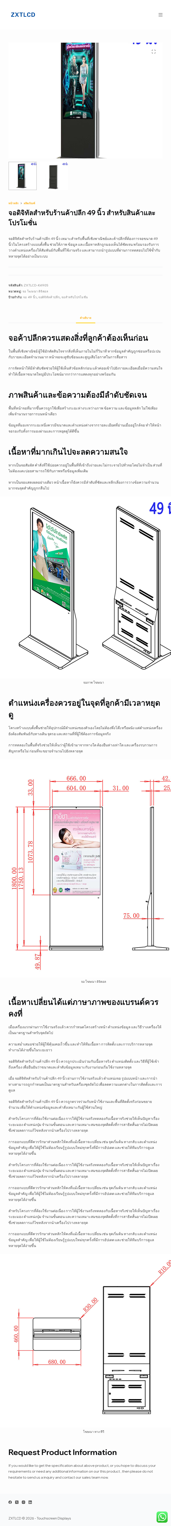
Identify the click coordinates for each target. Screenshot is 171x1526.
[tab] (85, 318)
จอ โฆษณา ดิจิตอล (35, 291)
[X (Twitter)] (16, 1502)
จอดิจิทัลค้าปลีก (49, 297)
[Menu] (161, 15)
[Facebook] (10, 1502)
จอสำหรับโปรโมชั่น (74, 297)
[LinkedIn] (30, 1502)
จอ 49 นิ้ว (30, 297)
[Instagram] (23, 1502)
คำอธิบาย (85, 317)
